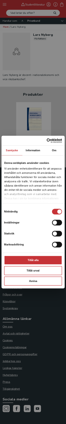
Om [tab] (54, 150)
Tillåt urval (33, 270)
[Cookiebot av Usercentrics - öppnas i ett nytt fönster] (47, 140)
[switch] (57, 222)
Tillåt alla (33, 260)
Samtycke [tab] (12, 150)
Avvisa (33, 280)
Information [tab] (33, 150)
